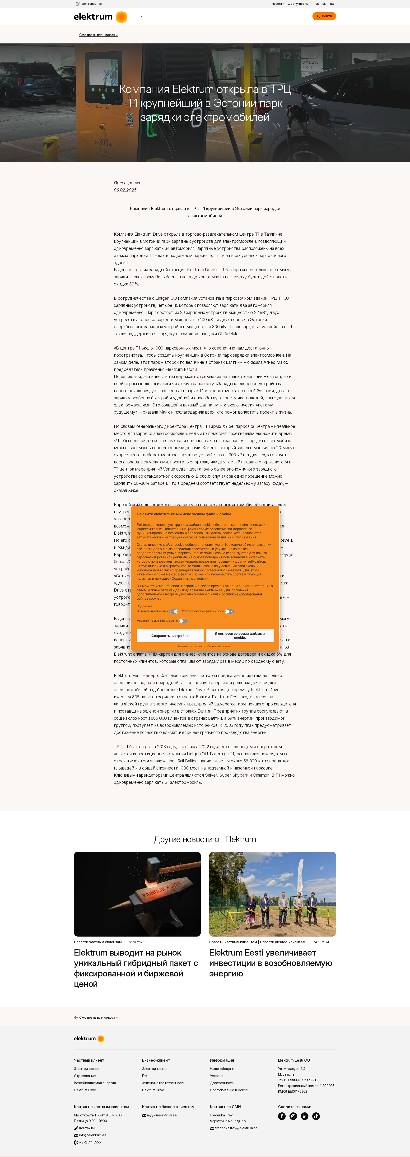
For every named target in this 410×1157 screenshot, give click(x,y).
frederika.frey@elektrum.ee (236, 1128)
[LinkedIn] (304, 1116)
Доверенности (222, 1083)
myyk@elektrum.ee (161, 1115)
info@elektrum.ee (92, 1135)
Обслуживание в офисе (229, 1090)
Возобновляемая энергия (95, 1083)
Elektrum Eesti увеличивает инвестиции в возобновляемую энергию (270, 963)
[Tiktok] (316, 1116)
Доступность (298, 3)
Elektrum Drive (92, 3)
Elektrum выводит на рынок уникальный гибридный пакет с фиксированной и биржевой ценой (136, 968)
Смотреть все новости (98, 35)
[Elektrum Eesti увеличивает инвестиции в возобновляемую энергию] (272, 894)
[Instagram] (293, 1116)
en (324, 3)
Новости (278, 3)
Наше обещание (223, 1069)
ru (332, 3)
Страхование (85, 1076)
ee (317, 3)
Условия (216, 1076)
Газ (144, 1076)
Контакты (86, 1128)
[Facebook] (282, 1116)
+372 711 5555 (89, 1142)
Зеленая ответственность (164, 1083)
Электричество (86, 1069)
